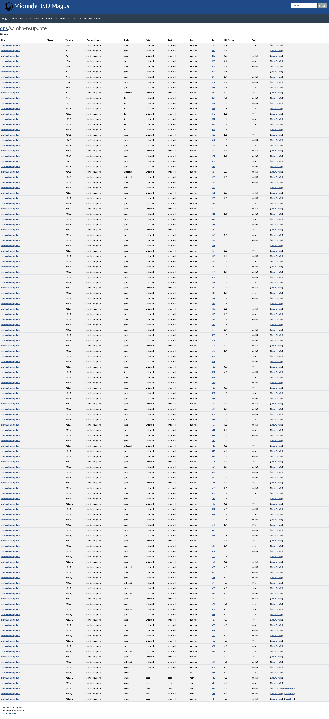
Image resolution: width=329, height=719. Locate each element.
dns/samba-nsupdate (10, 45)
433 (213, 198)
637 (213, 656)
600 (213, 546)
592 (213, 519)
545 (213, 446)
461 (213, 245)
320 (213, 77)
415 (213, 145)
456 (213, 235)
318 (213, 71)
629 (213, 619)
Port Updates (65, 18)
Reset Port (289, 688)
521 (213, 372)
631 (213, 630)
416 (213, 150)
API (74, 18)
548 (213, 456)
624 (213, 593)
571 (213, 482)
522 (213, 377)
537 (213, 414)
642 (213, 677)
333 (213, 87)
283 (213, 56)
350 (213, 98)
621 (213, 577)
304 (213, 66)
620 (213, 572)
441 (213, 214)
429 (213, 182)
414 (213, 140)
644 (213, 688)
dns (4, 28)
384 (213, 103)
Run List (23, 18)
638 (213, 662)
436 (213, 203)
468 (213, 256)
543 (213, 440)
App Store (82, 18)
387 (213, 108)
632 (213, 635)
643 (213, 683)
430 (213, 187)
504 (213, 345)
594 (213, 525)
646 (213, 693)
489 (213, 324)
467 (213, 251)
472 (213, 272)
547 (213, 451)
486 (213, 314)
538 (213, 419)
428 (213, 177)
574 (213, 498)
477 (213, 277)
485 (213, 309)
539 (213, 424)
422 (213, 161)
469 (213, 261)
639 (213, 667)
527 (213, 393)
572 (213, 488)
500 (213, 335)
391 (213, 119)
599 (213, 540)
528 (213, 398)
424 (213, 166)
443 (213, 224)
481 (213, 298)
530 (213, 409)
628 (213, 614)
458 (213, 240)
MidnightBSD (95, 18)
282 (213, 50)
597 (213, 535)
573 (213, 493)
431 (213, 193)
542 (213, 435)
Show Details (276, 45)
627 (213, 609)
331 (213, 82)
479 (213, 287)
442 (213, 219)
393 (213, 124)
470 (213, 266)
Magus (5, 18)
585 (213, 504)
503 (213, 340)
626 (213, 604)
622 (213, 583)
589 (213, 509)
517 (213, 356)
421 (213, 156)
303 (213, 61)
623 (213, 588)
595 (213, 530)
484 (213, 303)
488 (213, 319)
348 (213, 92)
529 (213, 403)
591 (213, 514)
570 (213, 477)
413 (213, 135)
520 (213, 366)
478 (213, 282)
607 (213, 567)
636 (213, 651)
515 (213, 351)
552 (213, 467)
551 (213, 461)
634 (213, 646)
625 (213, 598)
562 (213, 472)
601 (213, 551)
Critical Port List (49, 18)
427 (213, 171)
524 (213, 382)
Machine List (34, 18)
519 (213, 361)
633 (213, 641)
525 (213, 388)
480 (213, 293)
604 (213, 561)
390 (213, 113)
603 (213, 556)
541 (213, 430)
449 (213, 229)
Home (15, 18)
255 (213, 45)
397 (213, 129)
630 (213, 625)
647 (213, 699)
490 (213, 330)
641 (213, 672)
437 (213, 208)
